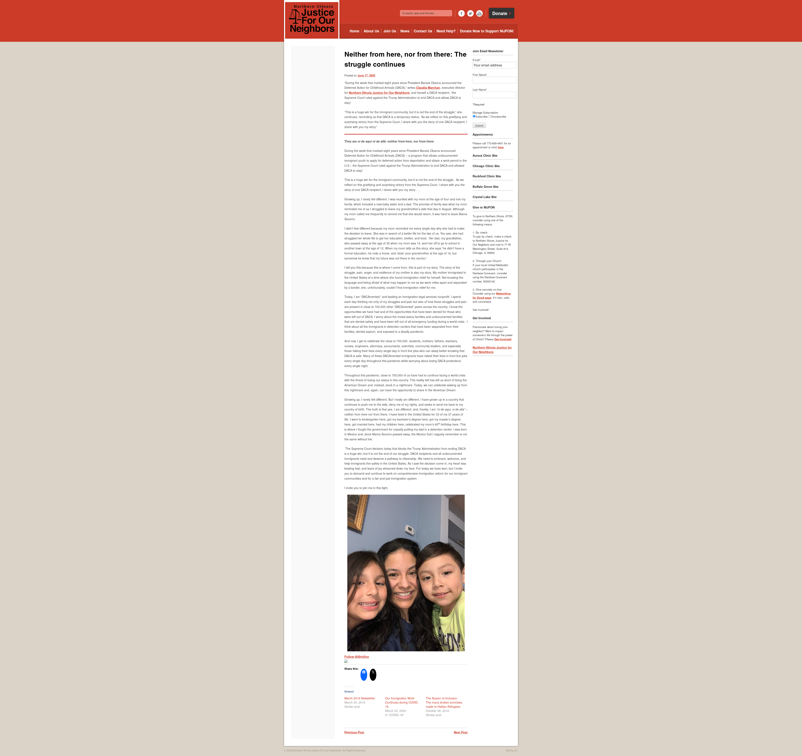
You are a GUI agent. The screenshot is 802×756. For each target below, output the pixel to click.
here (501, 147)
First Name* (480, 75)
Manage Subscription (485, 112)
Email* (477, 60)
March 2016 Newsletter (359, 698)
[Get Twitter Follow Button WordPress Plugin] (346, 661)
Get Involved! (502, 339)
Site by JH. (512, 750)
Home (354, 31)
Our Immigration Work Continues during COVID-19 (402, 702)
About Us (371, 31)
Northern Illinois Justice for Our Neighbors (379, 92)
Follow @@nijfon (356, 656)
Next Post (461, 732)
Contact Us (423, 31)
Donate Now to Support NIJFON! (487, 31)
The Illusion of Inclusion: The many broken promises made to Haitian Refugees (444, 702)
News (404, 31)
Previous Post (354, 732)
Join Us (389, 31)
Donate (500, 13)
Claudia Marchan (428, 87)
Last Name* (480, 89)
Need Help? (446, 31)
